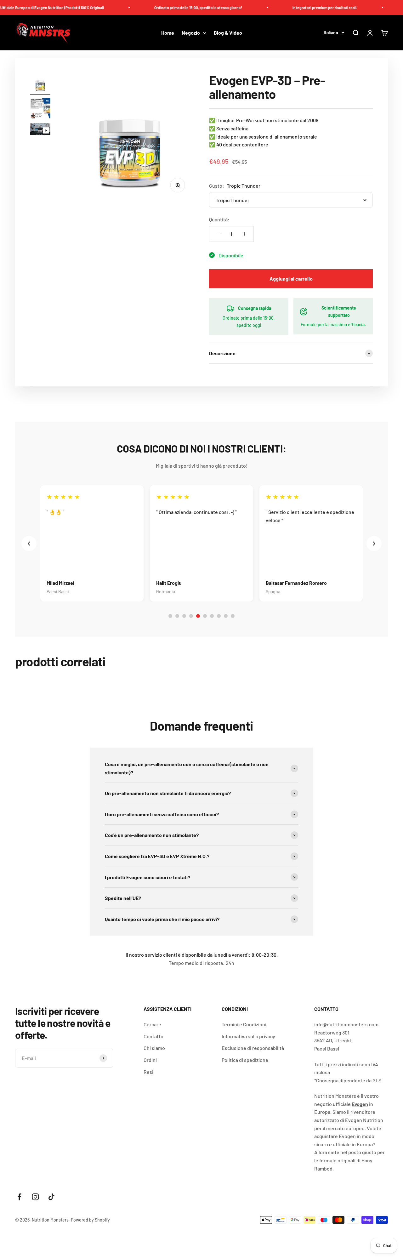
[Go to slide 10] (233, 616)
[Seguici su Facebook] (19, 1197)
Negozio (191, 33)
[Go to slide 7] (212, 616)
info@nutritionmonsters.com (346, 1024)
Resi (148, 1072)
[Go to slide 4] (191, 616)
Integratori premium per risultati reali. (311, 7)
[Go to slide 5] (198, 616)
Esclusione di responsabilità (253, 1048)
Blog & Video (228, 33)
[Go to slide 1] (170, 616)
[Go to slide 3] (184, 616)
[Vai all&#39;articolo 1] (40, 84)
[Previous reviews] (29, 543)
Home (167, 33)
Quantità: (219, 219)
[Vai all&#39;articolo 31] (40, 130)
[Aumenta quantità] (244, 234)
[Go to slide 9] (226, 616)
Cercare (152, 1024)
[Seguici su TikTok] (51, 1197)
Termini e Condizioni (244, 1024)
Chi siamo (154, 1048)
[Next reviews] (374, 543)
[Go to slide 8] (219, 616)
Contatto (153, 1036)
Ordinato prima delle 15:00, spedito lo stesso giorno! (185, 7)
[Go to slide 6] (205, 616)
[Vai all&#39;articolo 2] (40, 109)
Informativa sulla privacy (248, 1036)
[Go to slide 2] (177, 616)
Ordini (150, 1060)
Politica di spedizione (245, 1060)
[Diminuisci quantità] (218, 234)
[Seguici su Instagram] (35, 1197)
